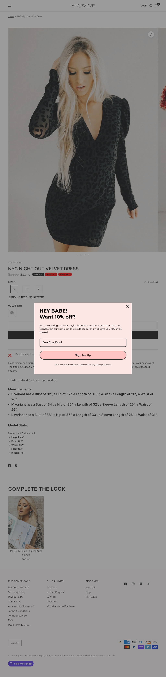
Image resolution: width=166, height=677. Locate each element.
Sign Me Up (83, 355)
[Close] (128, 306)
